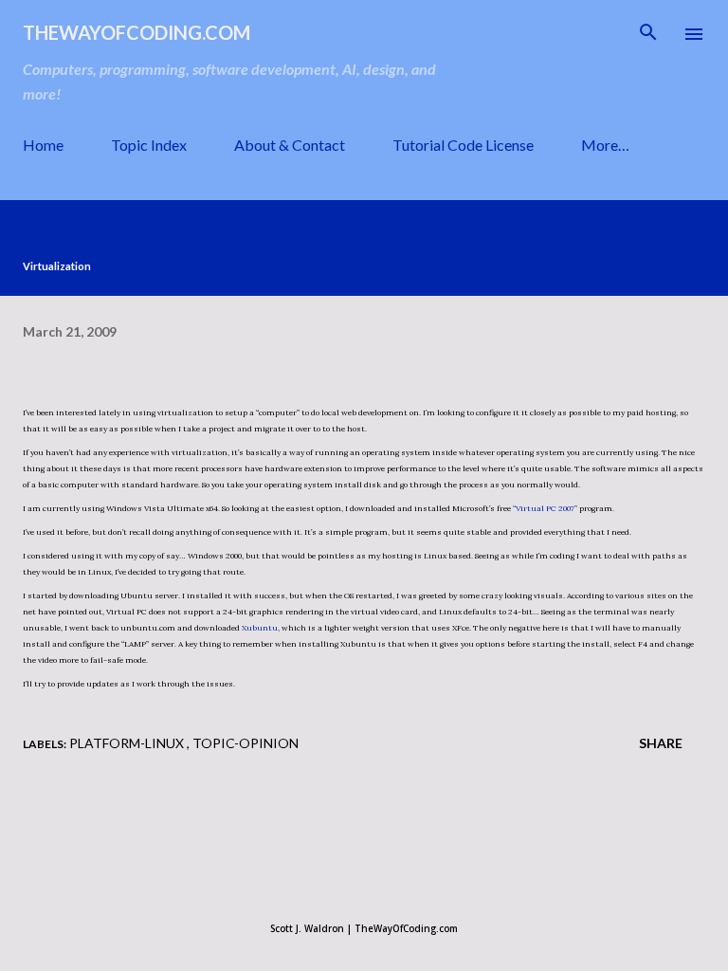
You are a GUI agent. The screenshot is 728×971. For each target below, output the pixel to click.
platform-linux (128, 743)
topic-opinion (245, 743)
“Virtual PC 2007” (545, 508)
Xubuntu (260, 627)
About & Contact (289, 145)
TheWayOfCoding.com (136, 32)
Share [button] (660, 743)
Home (43, 145)
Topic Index (149, 145)
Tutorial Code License (463, 145)
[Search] (648, 34)
